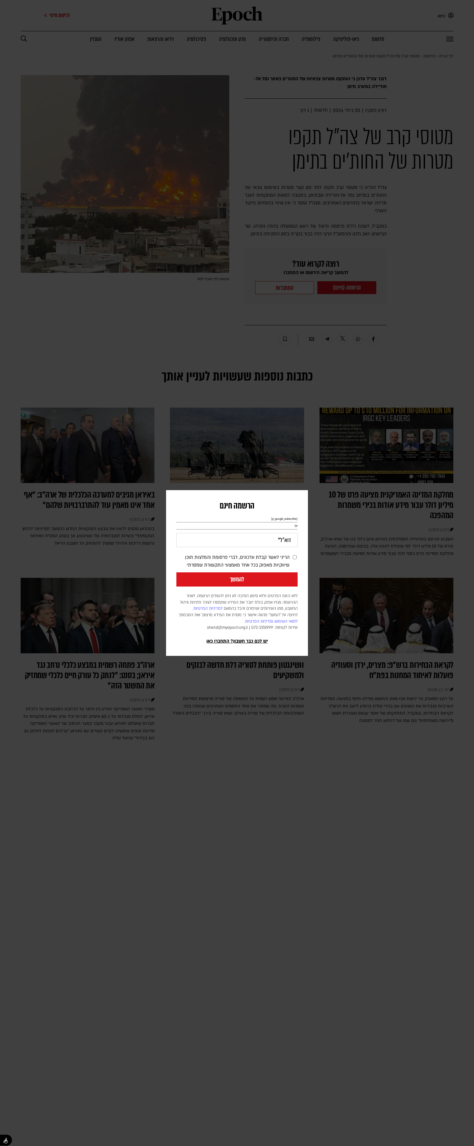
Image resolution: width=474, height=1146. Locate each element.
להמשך (237, 579)
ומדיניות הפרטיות (259, 621)
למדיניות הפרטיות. (207, 608)
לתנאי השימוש (286, 621)
